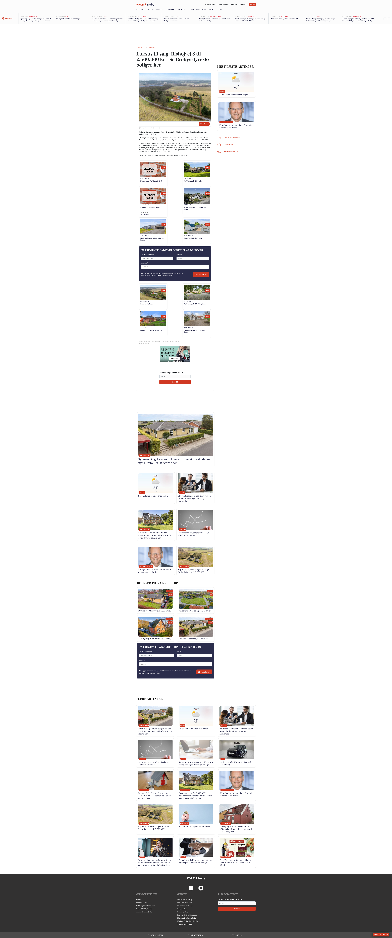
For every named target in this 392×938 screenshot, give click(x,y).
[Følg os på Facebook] (191, 888)
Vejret (220, 9)
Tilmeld (252, 4)
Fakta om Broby (182, 909)
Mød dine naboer (198, 9)
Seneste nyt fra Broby (184, 900)
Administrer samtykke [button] (144, 912)
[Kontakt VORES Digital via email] (200, 888)
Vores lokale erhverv (184, 903)
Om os (138, 900)
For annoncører (141, 903)
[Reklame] (175, 354)
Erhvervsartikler (182, 912)
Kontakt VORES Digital (144, 909)
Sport (211, 9)
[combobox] (142, 267)
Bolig (150, 9)
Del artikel (203, 124)
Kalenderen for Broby (184, 906)
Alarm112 (140, 9)
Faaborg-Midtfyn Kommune (187, 915)
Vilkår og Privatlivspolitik (145, 906)
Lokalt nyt (182, 9)
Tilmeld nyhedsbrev (381, 935)
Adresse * (144, 263)
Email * (179, 255)
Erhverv (159, 9)
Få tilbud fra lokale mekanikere (188, 921)
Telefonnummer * (147, 255)
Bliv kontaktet (201, 274)
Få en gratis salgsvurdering (187, 918)
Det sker (170, 9)
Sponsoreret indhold (184, 924)
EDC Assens (144, 215)
